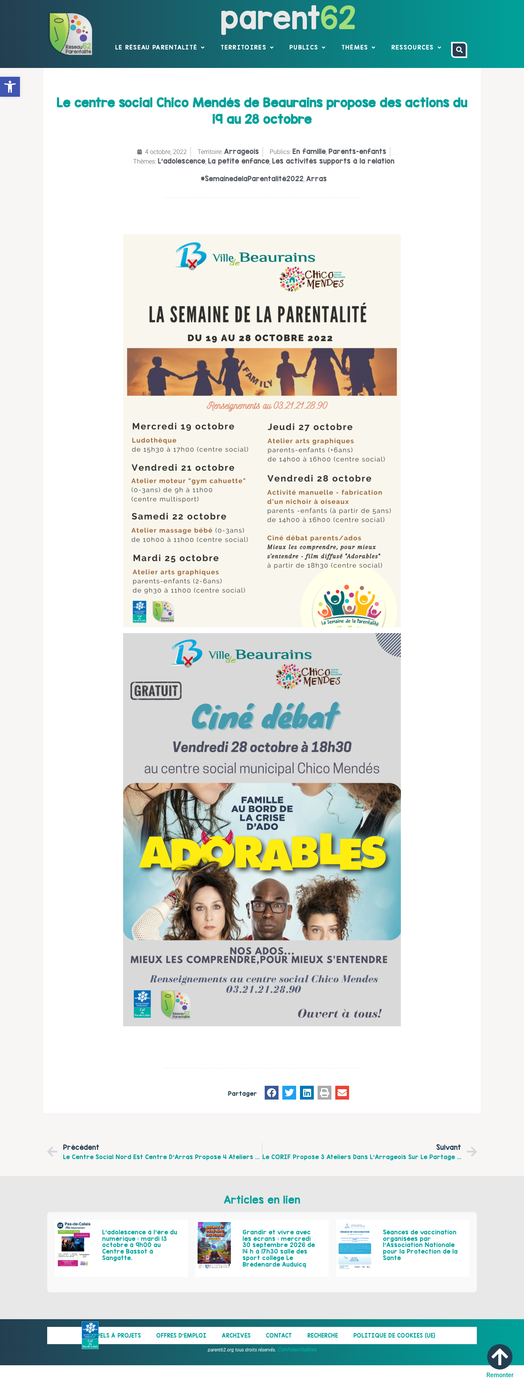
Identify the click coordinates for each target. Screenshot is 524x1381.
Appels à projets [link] (115, 1335)
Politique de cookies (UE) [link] (394, 1335)
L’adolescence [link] (181, 161)
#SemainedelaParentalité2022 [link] (252, 179)
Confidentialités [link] (296, 1349)
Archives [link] (236, 1335)
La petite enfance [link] (238, 161)
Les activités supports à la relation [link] (333, 161)
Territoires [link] (243, 47)
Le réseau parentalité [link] (156, 47)
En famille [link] (309, 151)
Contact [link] (279, 1335)
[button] (271, 1093)
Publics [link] (303, 47)
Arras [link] (316, 179)
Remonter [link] (500, 1375)
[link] (10, 87)
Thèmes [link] (354, 47)
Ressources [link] (412, 47)
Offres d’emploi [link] (181, 1335)
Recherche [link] (322, 1335)
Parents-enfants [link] (357, 151)
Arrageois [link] (241, 151)
